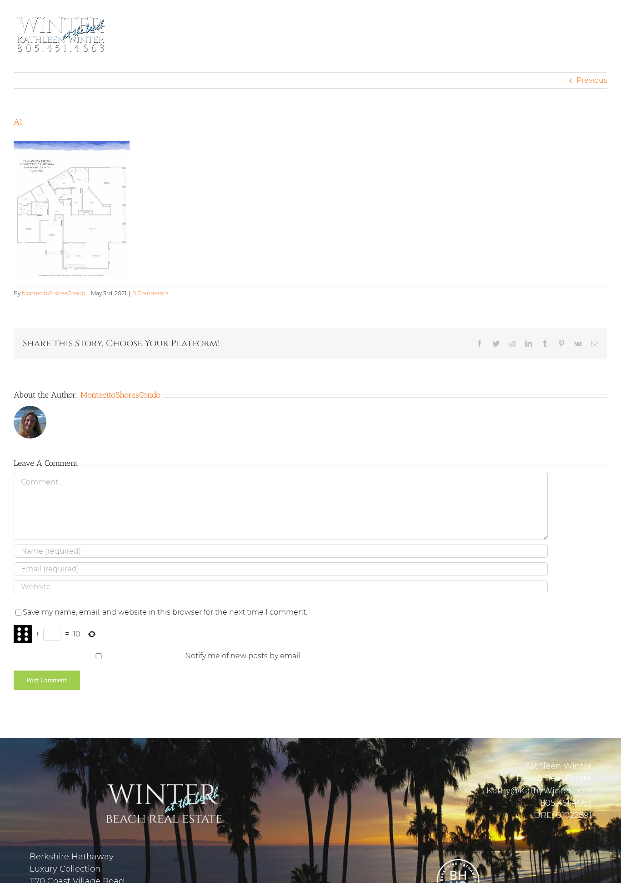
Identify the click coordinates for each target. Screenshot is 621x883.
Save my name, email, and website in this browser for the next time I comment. (165, 612)
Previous (591, 80)
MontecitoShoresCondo (53, 293)
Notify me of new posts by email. (243, 655)
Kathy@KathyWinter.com (538, 791)
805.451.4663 (565, 803)
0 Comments (150, 293)
